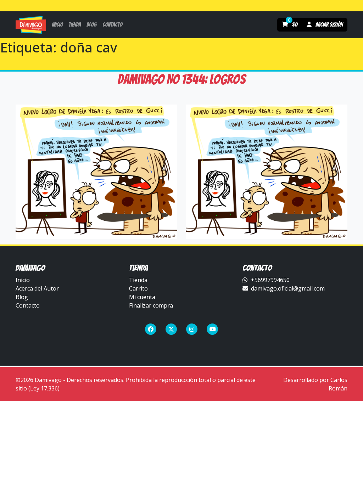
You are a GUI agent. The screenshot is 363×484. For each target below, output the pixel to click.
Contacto (28, 305)
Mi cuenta (142, 297)
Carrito (138, 288)
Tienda (138, 280)
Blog (22, 297)
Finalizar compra (151, 305)
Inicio (23, 280)
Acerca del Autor (37, 288)
